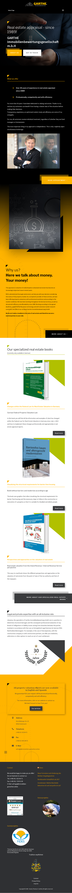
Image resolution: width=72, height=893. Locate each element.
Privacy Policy (36, 881)
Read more (59, 433)
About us (14, 52)
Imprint (36, 883)
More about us (59, 334)
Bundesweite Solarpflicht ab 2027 (49, 779)
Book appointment (57, 180)
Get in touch (32, 52)
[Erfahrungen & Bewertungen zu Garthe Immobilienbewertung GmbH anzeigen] (15, 815)
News (41, 768)
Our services (36, 708)
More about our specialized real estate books (46, 598)
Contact (36, 878)
